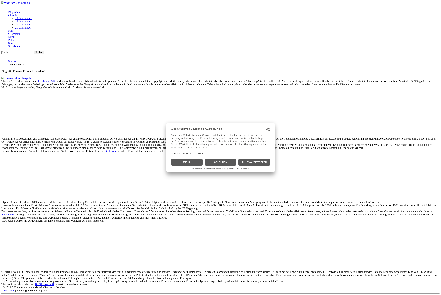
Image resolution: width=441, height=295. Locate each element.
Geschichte (14, 33)
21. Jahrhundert (23, 27)
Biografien (14, 12)
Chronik (12, 15)
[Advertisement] (104, 113)
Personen (13, 61)
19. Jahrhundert (23, 21)
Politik (11, 39)
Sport (11, 43)
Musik (11, 36)
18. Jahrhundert (23, 18)
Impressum (8, 290)
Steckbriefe (14, 46)
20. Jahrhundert (23, 24)
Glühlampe (111, 150)
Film (10, 30)
